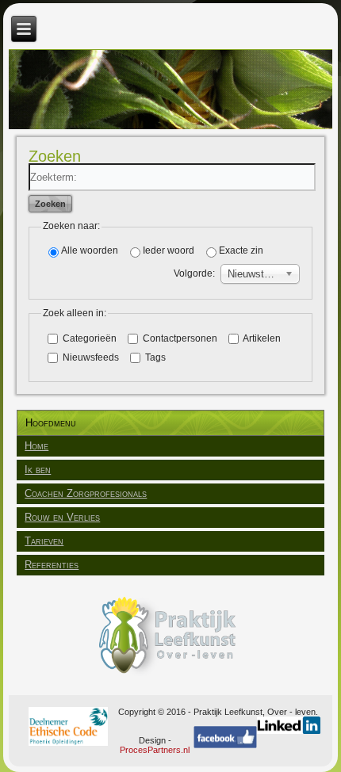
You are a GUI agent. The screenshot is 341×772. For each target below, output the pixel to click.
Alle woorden (89, 250)
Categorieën (88, 338)
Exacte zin (241, 250)
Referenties (52, 565)
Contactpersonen (178, 338)
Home (36, 446)
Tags (154, 357)
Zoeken (50, 203)
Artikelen (261, 338)
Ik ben (38, 470)
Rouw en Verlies (62, 517)
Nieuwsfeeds (89, 357)
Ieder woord (168, 250)
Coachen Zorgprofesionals (86, 493)
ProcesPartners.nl (155, 750)
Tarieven (44, 541)
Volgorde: (194, 273)
